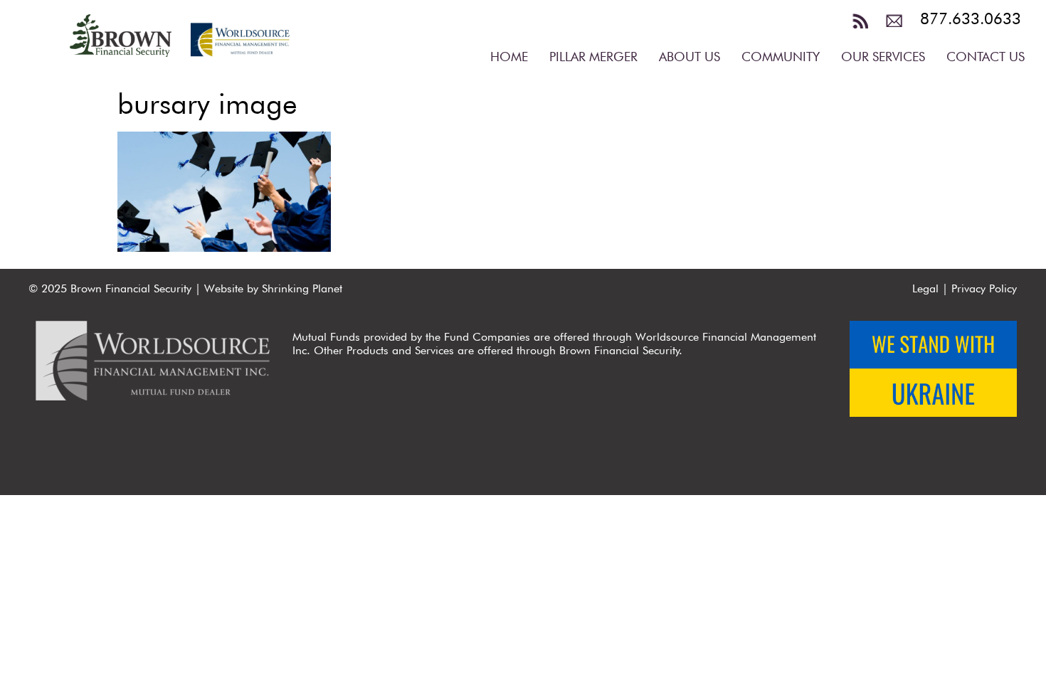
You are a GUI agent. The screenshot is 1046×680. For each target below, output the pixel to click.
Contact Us (985, 56)
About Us (689, 56)
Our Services (883, 56)
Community (780, 56)
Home (509, 56)
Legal (925, 288)
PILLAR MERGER (593, 56)
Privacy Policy (984, 288)
